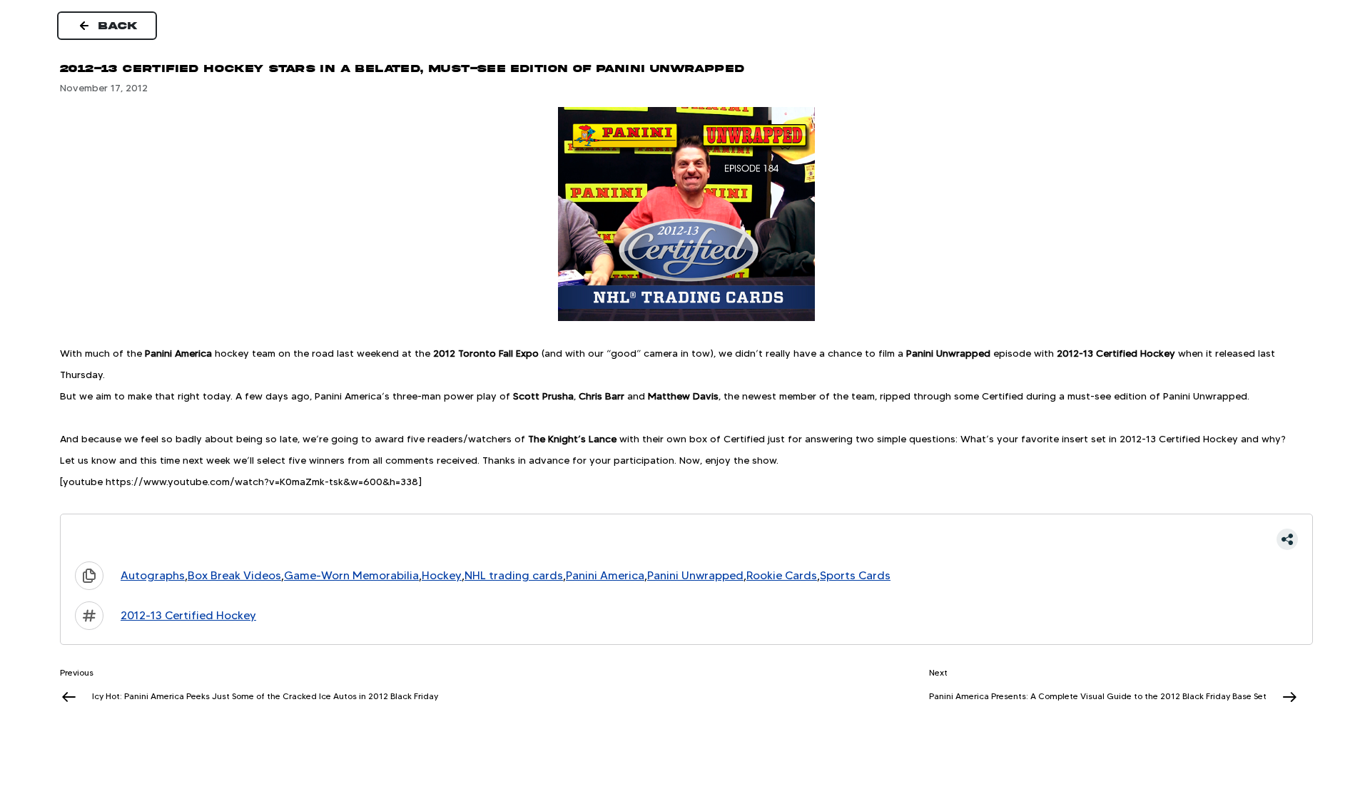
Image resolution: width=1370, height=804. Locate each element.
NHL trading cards (514, 575)
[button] (686, 539)
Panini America (605, 575)
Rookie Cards (781, 575)
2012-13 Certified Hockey (188, 615)
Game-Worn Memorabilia (351, 575)
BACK (118, 25)
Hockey (442, 575)
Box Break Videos (234, 575)
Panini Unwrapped (695, 575)
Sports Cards (855, 575)
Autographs (153, 575)
